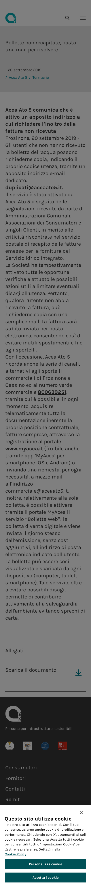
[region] (45, 845)
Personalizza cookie (45, 864)
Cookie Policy (15, 854)
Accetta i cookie (45, 877)
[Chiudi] (81, 812)
